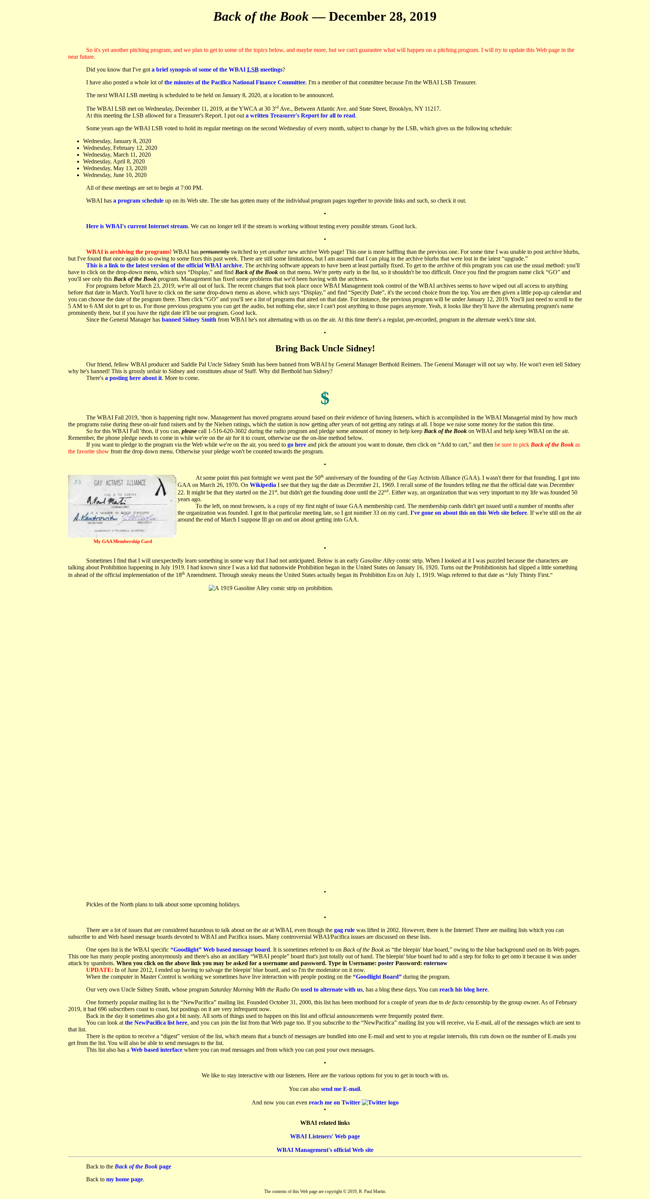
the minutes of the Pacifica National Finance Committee (234, 82)
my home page (124, 1179)
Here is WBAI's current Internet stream (137, 226)
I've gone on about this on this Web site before (468, 512)
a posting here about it (133, 378)
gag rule (344, 930)
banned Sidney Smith (189, 319)
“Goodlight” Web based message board (220, 949)
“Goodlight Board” (377, 976)
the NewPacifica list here (156, 1022)
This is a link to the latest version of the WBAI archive (164, 265)
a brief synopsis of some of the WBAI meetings (217, 69)
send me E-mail (340, 1089)
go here (296, 444)
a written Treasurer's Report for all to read (300, 115)
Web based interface (156, 1049)
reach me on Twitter (335, 1102)
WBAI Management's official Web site (325, 1150)
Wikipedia (263, 485)
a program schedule (138, 200)
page (143, 1166)
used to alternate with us (332, 989)
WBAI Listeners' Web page (325, 1136)
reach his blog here (463, 989)
